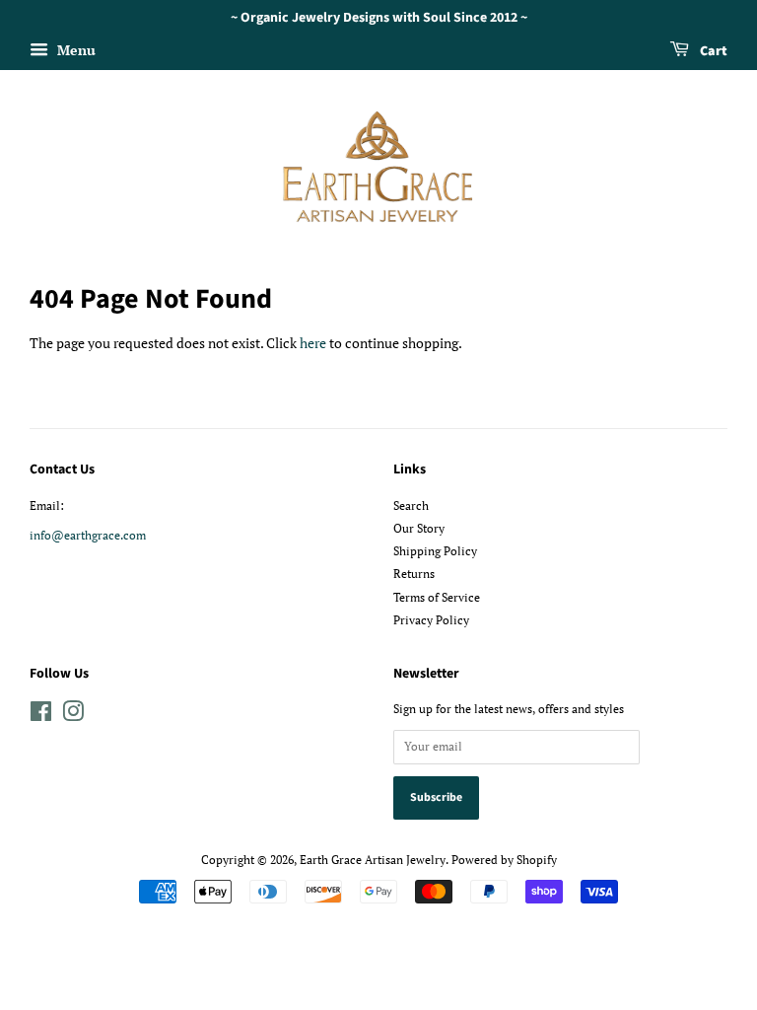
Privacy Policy (431, 620)
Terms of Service (436, 597)
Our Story (419, 528)
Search (411, 505)
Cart (712, 51)
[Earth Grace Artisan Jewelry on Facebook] (41, 715)
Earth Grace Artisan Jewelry (373, 859)
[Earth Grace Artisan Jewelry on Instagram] (73, 715)
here (313, 342)
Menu (74, 49)
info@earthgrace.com (88, 535)
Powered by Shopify (504, 859)
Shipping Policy (435, 550)
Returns (414, 573)
